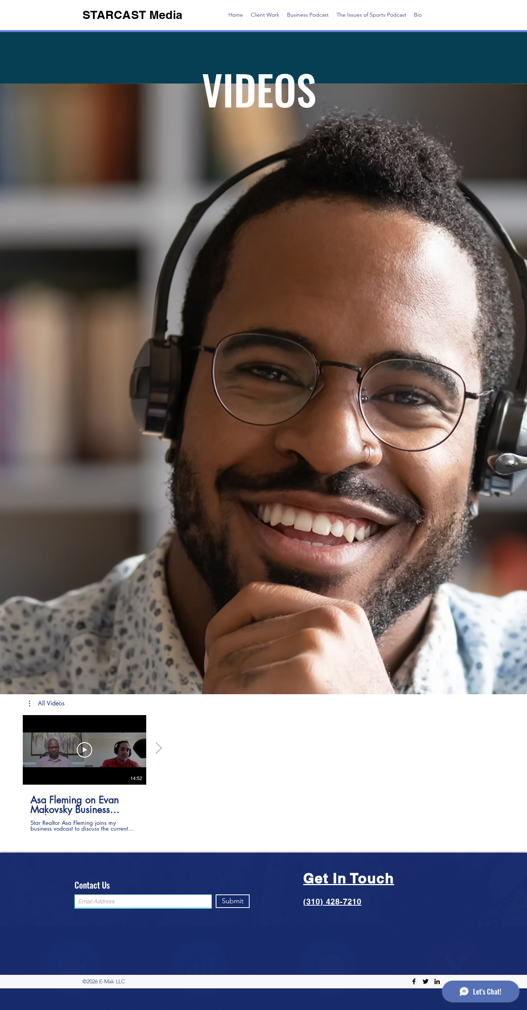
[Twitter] (425, 981)
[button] (46, 703)
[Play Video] (84, 750)
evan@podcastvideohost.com (346, 924)
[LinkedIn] (437, 981)
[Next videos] (158, 748)
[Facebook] (414, 981)
